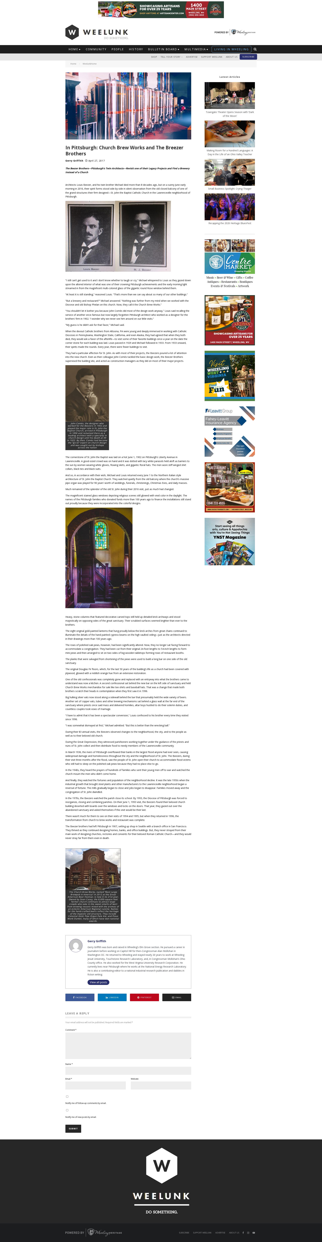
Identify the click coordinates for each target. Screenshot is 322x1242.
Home (73, 49)
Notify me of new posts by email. (80, 1117)
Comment (70, 1029)
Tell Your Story (171, 56)
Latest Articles (230, 76)
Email (68, 1078)
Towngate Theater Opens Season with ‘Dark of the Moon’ (230, 113)
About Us (232, 56)
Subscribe (248, 56)
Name (69, 1064)
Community (96, 49)
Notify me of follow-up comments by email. (85, 1103)
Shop (154, 56)
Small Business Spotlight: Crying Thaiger (229, 188)
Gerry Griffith (74, 160)
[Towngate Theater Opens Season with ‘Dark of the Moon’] (230, 96)
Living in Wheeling (231, 49)
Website (135, 1078)
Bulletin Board (162, 49)
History (136, 49)
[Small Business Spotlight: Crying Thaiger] (230, 173)
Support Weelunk (212, 56)
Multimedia (195, 49)
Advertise (192, 56)
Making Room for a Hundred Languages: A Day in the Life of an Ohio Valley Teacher (230, 152)
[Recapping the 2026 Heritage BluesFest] (230, 207)
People (118, 49)
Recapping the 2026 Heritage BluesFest (229, 223)
